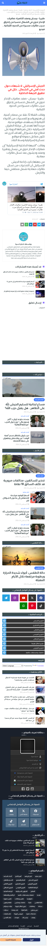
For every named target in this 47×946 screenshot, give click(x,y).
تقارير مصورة (8, 899)
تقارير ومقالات (19, 899)
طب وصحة (15, 910)
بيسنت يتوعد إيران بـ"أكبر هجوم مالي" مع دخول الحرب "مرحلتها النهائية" (17, 422)
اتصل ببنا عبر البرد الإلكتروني (28, 768)
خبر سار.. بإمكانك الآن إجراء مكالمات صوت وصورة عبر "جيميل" (19, 710)
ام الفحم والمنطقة (9, 895)
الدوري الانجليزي (38, 625)
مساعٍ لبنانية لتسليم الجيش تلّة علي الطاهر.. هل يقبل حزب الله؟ (25, 406)
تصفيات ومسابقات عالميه (35, 652)
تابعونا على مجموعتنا (25, 773)
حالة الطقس (38, 902)
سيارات (6, 910)
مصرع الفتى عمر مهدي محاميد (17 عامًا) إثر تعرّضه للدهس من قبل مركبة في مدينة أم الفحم (19, 699)
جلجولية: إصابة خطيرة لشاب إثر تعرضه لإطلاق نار (19, 291)
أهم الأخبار (18, 876)
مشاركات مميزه (31, 914)
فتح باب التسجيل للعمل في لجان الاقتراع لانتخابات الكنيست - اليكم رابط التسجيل (20, 688)
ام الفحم (35, 764)
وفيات (33, 917)
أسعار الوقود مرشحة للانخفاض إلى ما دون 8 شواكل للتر (20, 283)
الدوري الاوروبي (38, 648)
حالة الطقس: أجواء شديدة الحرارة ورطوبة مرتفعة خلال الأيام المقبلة (24, 576)
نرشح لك (25, 917)
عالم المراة (24, 910)
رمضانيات (32, 906)
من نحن (29, 926)
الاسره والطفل (8, 880)
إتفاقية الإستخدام (13, 926)
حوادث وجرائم (8, 906)
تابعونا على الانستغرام (25, 780)
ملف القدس (7, 917)
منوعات (16, 917)
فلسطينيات (7, 914)
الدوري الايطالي (38, 639)
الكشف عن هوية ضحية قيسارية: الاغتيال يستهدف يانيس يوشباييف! (19, 679)
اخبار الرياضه (28, 876)
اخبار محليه (28, 10)
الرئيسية (36, 926)
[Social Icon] (41, 597)
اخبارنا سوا (40, 33)
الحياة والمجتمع (20, 880)
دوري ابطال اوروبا (37, 643)
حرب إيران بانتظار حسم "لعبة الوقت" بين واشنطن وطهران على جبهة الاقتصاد (16, 438)
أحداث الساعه (8, 876)
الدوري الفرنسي (38, 634)
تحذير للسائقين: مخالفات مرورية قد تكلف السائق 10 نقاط (18, 273)
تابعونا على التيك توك (24, 777)
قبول (31, 940)
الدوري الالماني (39, 630)
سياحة (40, 906)
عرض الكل (8, 378)
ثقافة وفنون (7, 902)
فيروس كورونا (18, 914)
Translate (40, 666)
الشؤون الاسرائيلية (21, 891)
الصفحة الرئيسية (39, 10)
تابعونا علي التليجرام (24, 784)
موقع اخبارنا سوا (32, 760)
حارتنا (29, 902)
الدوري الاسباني (38, 621)
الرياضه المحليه (8, 891)
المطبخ (33, 891)
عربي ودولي (34, 910)
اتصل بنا (23, 926)
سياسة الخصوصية (24, 928)
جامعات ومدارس (20, 902)
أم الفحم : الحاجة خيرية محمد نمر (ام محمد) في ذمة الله (19, 719)
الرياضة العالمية (33, 887)
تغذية (38, 895)
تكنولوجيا (29, 899)
